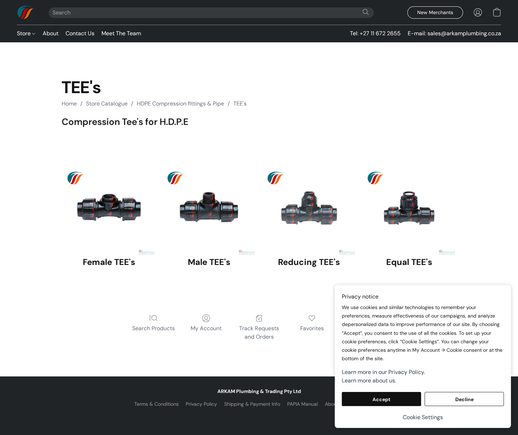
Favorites (312, 328)
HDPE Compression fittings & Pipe (180, 103)
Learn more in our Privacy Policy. (383, 372)
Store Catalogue (107, 103)
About (50, 33)
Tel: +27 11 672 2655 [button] (375, 33)
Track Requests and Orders (259, 332)
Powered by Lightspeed (259, 416)
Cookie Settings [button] (423, 417)
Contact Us (80, 33)
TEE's (240, 103)
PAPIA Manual (302, 404)
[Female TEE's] (109, 192)
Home (69, 103)
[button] (26, 12)
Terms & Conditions (156, 404)
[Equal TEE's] (409, 192)
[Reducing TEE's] (309, 192)
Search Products (153, 328)
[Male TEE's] (209, 192)
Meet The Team (121, 33)
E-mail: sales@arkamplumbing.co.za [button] (454, 33)
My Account (206, 328)
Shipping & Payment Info (252, 404)
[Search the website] (365, 12)
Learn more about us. (369, 380)
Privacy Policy (201, 404)
